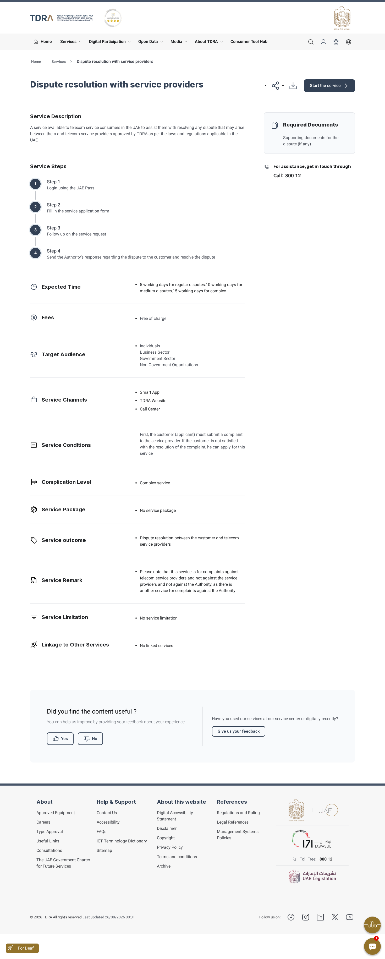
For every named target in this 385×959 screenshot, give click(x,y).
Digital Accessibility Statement (175, 815)
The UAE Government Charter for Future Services (63, 863)
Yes (64, 738)
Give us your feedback (239, 731)
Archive (163, 866)
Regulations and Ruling (238, 812)
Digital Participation (111, 43)
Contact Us (107, 812)
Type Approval (49, 831)
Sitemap (104, 850)
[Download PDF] (291, 85)
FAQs (101, 831)
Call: (287, 176)
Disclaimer (167, 828)
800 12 (326, 859)
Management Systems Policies (237, 834)
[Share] (273, 85)
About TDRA (210, 43)
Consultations (49, 850)
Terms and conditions (177, 856)
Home (36, 61)
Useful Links (47, 841)
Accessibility (108, 822)
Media (180, 43)
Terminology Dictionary (122, 841)
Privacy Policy (170, 847)
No (94, 738)
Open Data (151, 43)
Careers (43, 822)
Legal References (233, 822)
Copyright (166, 837)
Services (72, 43)
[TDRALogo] (61, 18)
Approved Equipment (55, 812)
